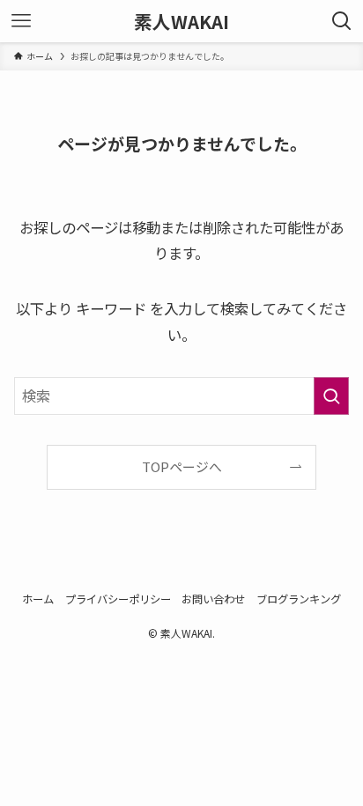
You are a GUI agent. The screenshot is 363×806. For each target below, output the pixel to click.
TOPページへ (182, 466)
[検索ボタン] (342, 21)
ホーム (38, 599)
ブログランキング (298, 599)
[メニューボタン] (21, 21)
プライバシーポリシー (118, 599)
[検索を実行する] (331, 396)
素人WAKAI (181, 21)
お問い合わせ (213, 599)
